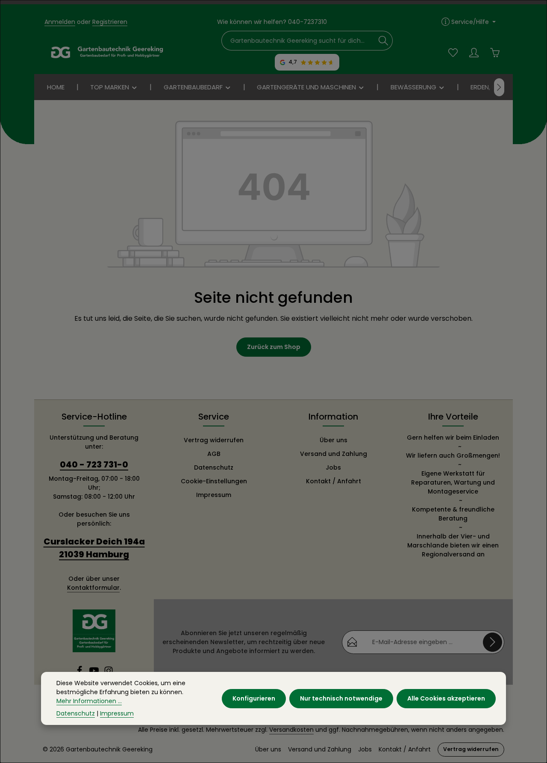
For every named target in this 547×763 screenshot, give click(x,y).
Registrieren (109, 22)
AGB (214, 454)
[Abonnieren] (492, 642)
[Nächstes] (499, 87)
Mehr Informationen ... (89, 701)
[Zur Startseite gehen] (107, 52)
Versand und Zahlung (333, 454)
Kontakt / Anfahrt (333, 481)
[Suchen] (383, 40)
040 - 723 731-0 (94, 464)
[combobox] (298, 40)
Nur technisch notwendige (341, 698)
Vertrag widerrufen (214, 440)
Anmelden (59, 22)
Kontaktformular (93, 587)
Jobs (333, 467)
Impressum (213, 495)
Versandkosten (291, 729)
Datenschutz (213, 467)
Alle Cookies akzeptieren (446, 698)
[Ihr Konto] (473, 52)
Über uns (333, 440)
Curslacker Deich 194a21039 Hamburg (94, 547)
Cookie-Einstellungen (214, 481)
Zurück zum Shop (273, 347)
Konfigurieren (253, 698)
